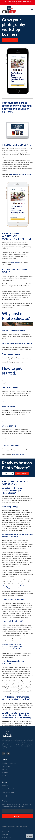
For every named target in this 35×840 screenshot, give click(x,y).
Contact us (8, 473)
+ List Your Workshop (8, 792)
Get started (21, 473)
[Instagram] (8, 753)
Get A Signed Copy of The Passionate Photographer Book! (17, 2)
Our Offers (5, 772)
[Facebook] (3, 753)
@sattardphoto (15, 262)
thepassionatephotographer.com (20, 174)
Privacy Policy (5, 831)
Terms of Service (6, 837)
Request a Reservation (8, 789)
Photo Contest (6, 766)
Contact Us (5, 785)
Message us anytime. (18, 454)
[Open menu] (32, 10)
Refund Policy (5, 834)
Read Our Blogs (6, 776)
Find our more (9, 40)
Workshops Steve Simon (9, 763)
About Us (4, 769)
